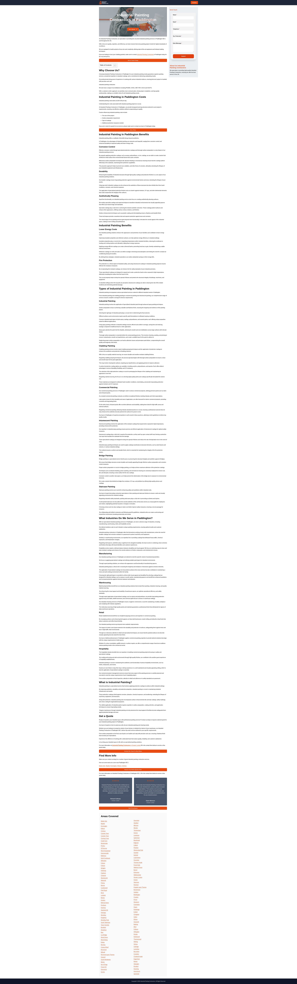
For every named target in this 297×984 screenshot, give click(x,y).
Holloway (103, 870)
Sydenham (137, 837)
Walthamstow (137, 875)
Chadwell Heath (138, 956)
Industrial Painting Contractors (145, 54)
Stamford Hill (104, 910)
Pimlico (103, 846)
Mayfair (108, 765)
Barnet (135, 870)
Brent (102, 893)
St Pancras (104, 848)
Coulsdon (136, 954)
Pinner (135, 899)
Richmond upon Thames (107, 954)
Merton (103, 962)
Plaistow (136, 847)
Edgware (136, 842)
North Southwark (105, 858)
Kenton (103, 972)
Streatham (104, 930)
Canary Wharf (104, 947)
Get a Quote (132, 29)
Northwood (137, 936)
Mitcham (136, 825)
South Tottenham (105, 922)
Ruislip (136, 934)
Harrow (136, 833)
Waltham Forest (138, 867)
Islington (103, 868)
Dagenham (137, 959)
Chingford (136, 914)
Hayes (135, 907)
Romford (136, 966)
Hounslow (136, 860)
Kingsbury (103, 917)
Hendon (103, 900)
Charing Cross (105, 838)
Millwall (103, 952)
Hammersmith (105, 853)
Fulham (103, 863)
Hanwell (103, 957)
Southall (136, 852)
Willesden (103, 860)
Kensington (113, 765)
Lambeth (103, 895)
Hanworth (136, 922)
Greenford (136, 820)
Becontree (136, 951)
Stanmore (136, 882)
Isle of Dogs (104, 964)
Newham (136, 884)
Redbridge (136, 909)
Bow (102, 932)
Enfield (136, 912)
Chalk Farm (104, 841)
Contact (194, 2)
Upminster (136, 973)
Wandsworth (104, 878)
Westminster (104, 843)
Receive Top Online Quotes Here (133, 769)
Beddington (137, 894)
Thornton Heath (138, 862)
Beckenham (137, 889)
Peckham (103, 905)
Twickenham (137, 830)
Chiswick (103, 875)
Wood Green (104, 937)
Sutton (135, 917)
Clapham (103, 873)
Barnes (103, 885)
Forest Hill (104, 967)
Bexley (135, 961)
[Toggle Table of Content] (114, 65)
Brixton (103, 897)
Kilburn (119, 765)
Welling (136, 941)
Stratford (136, 823)
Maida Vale (102, 765)
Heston (136, 880)
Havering (136, 969)
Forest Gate (137, 865)
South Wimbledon (106, 959)
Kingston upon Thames (140, 887)
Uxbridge (136, 946)
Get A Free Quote (133, 808)
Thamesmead (137, 939)
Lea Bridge (104, 935)
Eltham (136, 919)
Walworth (103, 880)
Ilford (135, 927)
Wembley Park (105, 920)
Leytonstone (137, 857)
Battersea (103, 855)
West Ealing (104, 939)
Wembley (103, 915)
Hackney (103, 907)
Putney (103, 883)
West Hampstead (105, 850)
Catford (136, 845)
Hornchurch (137, 971)
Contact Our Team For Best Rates (133, 751)
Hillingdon (136, 931)
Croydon (136, 897)
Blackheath (137, 840)
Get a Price (133, 130)
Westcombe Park (138, 850)
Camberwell (104, 888)
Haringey (103, 912)
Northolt (136, 855)
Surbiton (136, 892)
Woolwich (136, 902)
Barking (136, 924)
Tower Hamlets (105, 925)
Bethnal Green (105, 902)
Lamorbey (136, 949)
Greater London (138, 877)
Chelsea (124, 765)
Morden (136, 828)
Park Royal (104, 890)
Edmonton (136, 872)
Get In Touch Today (133, 60)
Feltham (136, 929)
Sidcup (136, 944)
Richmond (104, 949)
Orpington (136, 964)
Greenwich (104, 969)
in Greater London (126, 745)
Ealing (102, 942)
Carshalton (137, 904)
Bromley (103, 944)
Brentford (103, 927)
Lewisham (136, 835)
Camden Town (105, 833)
